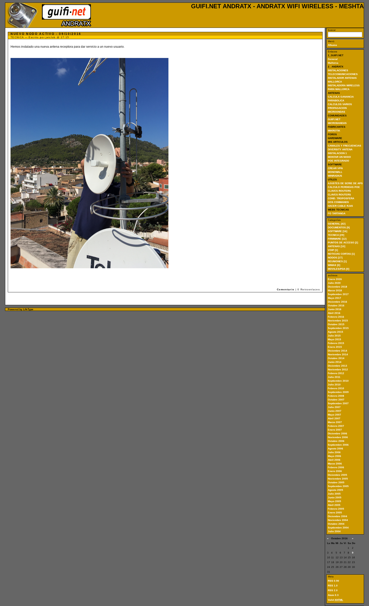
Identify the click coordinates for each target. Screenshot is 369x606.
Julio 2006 (334, 452)
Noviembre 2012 (338, 369)
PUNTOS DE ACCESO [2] (343, 242)
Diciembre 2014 (337, 350)
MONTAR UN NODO (339, 157)
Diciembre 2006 (337, 433)
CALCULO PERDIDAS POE (344, 187)
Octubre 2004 (336, 523)
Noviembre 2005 (338, 478)
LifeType (28, 309)
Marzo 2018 (335, 290)
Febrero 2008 (336, 395)
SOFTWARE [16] (337, 231)
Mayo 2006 (334, 456)
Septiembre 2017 (338, 294)
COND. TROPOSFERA (341, 198)
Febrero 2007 (336, 426)
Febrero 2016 (336, 316)
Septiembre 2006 (338, 444)
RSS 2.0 (333, 590)
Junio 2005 (334, 497)
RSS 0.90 (333, 580)
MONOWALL (335, 172)
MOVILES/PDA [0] (338, 268)
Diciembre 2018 (337, 286)
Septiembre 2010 (338, 380)
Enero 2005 (335, 512)
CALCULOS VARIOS (340, 104)
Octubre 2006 (336, 441)
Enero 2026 (335, 279)
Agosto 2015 (335, 331)
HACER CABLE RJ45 (340, 206)
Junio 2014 (334, 362)
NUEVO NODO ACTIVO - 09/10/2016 (46, 34)
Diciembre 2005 (337, 475)
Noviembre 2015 (338, 320)
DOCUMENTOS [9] (339, 227)
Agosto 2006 (335, 448)
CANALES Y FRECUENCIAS (344, 145)
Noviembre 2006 (338, 437)
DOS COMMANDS (338, 202)
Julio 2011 (334, 377)
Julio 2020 (334, 283)
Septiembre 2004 (338, 527)
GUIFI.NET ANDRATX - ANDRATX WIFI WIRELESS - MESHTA (277, 6)
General (333, 59)
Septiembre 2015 (338, 328)
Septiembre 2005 (338, 486)
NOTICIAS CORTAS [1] (341, 253)
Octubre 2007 (336, 399)
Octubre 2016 (336, 305)
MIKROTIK (334, 130)
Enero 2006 (335, 471)
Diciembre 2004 (337, 516)
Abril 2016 (334, 313)
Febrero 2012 (336, 373)
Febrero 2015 (336, 343)
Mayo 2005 (334, 501)
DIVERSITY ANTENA (340, 149)
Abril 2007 (334, 418)
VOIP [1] (333, 250)
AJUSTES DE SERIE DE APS (345, 183)
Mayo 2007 (334, 414)
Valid (335, 599)
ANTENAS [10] (336, 246)
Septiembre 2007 (338, 403)
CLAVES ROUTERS (339, 190)
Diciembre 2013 (337, 365)
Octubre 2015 (336, 324)
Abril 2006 (334, 459)
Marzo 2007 (335, 422)
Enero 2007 (335, 429)
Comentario (286, 289)
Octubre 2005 (336, 482)
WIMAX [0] (334, 265)
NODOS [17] (335, 257)
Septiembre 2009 (338, 392)
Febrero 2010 (336, 388)
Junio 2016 (334, 309)
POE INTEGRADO (338, 160)
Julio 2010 (334, 384)
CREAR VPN (335, 168)
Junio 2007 (334, 411)
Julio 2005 (334, 493)
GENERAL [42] (336, 223)
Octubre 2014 (336, 358)
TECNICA (17, 37)
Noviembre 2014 (338, 354)
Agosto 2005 (335, 490)
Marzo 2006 (335, 463)
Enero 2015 (335, 347)
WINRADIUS (335, 175)
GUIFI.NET (334, 119)
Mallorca (333, 62)
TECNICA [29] (336, 235)
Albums (332, 45)
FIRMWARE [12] (337, 238)
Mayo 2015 (334, 339)
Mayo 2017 (334, 298)
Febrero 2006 (336, 467)
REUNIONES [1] (337, 261)
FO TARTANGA (336, 213)
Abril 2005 (334, 505)
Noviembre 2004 (338, 520)
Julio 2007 (334, 407)
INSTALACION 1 (337, 153)
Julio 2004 (334, 531)
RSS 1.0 (333, 585)
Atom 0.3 (333, 595)
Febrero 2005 (336, 508)
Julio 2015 (334, 335)
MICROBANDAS (337, 123)
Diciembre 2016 (337, 301)
